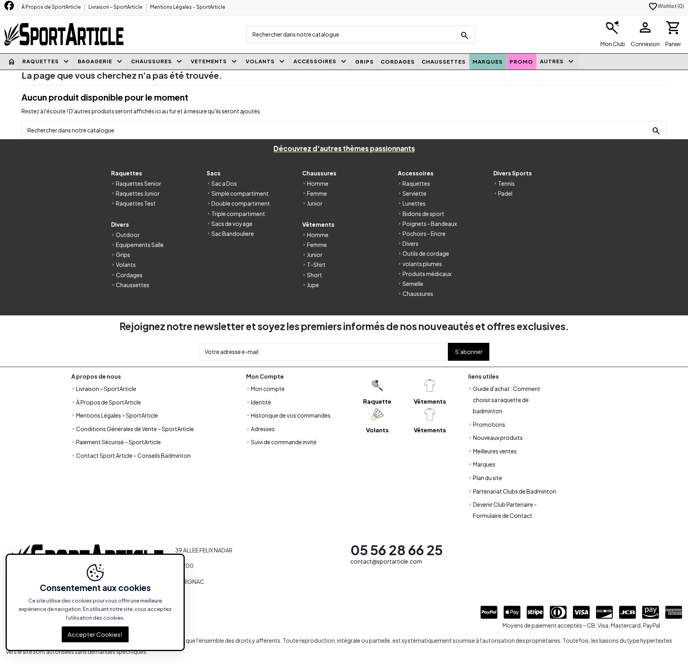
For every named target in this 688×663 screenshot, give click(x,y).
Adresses (263, 428)
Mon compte (268, 388)
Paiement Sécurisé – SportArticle (118, 441)
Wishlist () (666, 6)
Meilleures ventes (495, 451)
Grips (123, 254)
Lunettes (414, 203)
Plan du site (487, 477)
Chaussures (418, 293)
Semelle (413, 283)
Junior (314, 203)
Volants (126, 264)
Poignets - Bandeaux (430, 223)
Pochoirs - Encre (424, 233)
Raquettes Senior (138, 183)
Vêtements (430, 401)
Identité (261, 402)
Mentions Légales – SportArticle (187, 7)
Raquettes (416, 183)
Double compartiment (240, 203)
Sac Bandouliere (232, 233)
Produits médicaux (427, 273)
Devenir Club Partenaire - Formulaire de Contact (505, 510)
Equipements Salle (140, 244)
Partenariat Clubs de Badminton (514, 491)
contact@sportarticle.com (386, 561)
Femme (317, 193)
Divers (410, 243)
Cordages (129, 274)
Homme (317, 183)
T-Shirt (316, 264)
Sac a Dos (224, 183)
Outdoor (128, 234)
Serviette (414, 193)
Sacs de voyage (231, 223)
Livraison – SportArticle (115, 7)
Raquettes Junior (138, 193)
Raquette (377, 401)
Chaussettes (132, 284)
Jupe (313, 284)
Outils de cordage (426, 253)
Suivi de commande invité (284, 441)
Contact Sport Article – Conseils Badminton (133, 455)
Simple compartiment (240, 193)
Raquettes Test (136, 203)
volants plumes (422, 263)
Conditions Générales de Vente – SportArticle (135, 428)
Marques (484, 464)
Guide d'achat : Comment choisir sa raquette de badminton (506, 399)
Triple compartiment (238, 213)
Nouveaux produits (498, 437)
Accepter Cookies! (95, 634)
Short (314, 274)
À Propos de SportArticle (52, 7)
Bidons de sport (423, 213)
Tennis (506, 183)
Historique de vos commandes (290, 415)
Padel (505, 193)
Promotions (489, 424)
